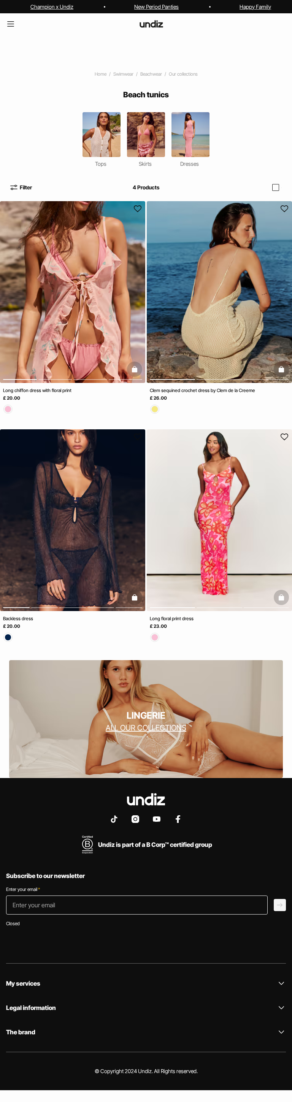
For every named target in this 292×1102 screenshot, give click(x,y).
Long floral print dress (172, 618)
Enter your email (23, 889)
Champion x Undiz (51, 6)
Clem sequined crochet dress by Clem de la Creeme (202, 390)
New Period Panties (156, 6)
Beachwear (151, 74)
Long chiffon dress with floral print (37, 390)
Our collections (183, 74)
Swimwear (123, 74)
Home (100, 74)
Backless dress (18, 618)
